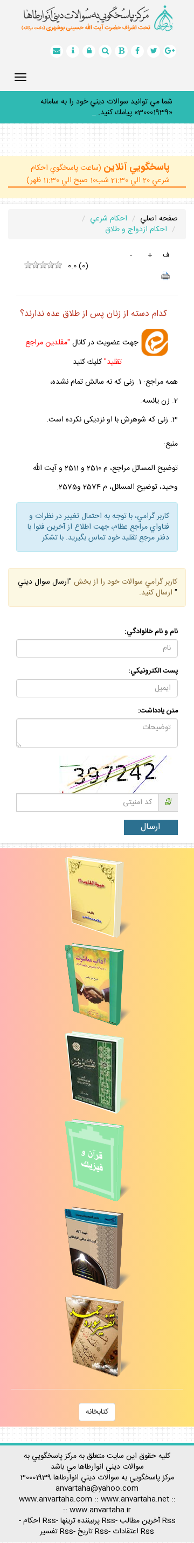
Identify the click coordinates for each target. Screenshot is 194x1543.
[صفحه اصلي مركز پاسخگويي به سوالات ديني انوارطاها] (97, 18)
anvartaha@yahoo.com (97, 1477)
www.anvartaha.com (55, 1488)
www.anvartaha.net (135, 1488)
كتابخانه (97, 1401)
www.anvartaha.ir (100, 1499)
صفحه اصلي (159, 208)
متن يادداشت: (158, 700)
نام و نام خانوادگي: (151, 621)
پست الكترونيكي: (153, 660)
